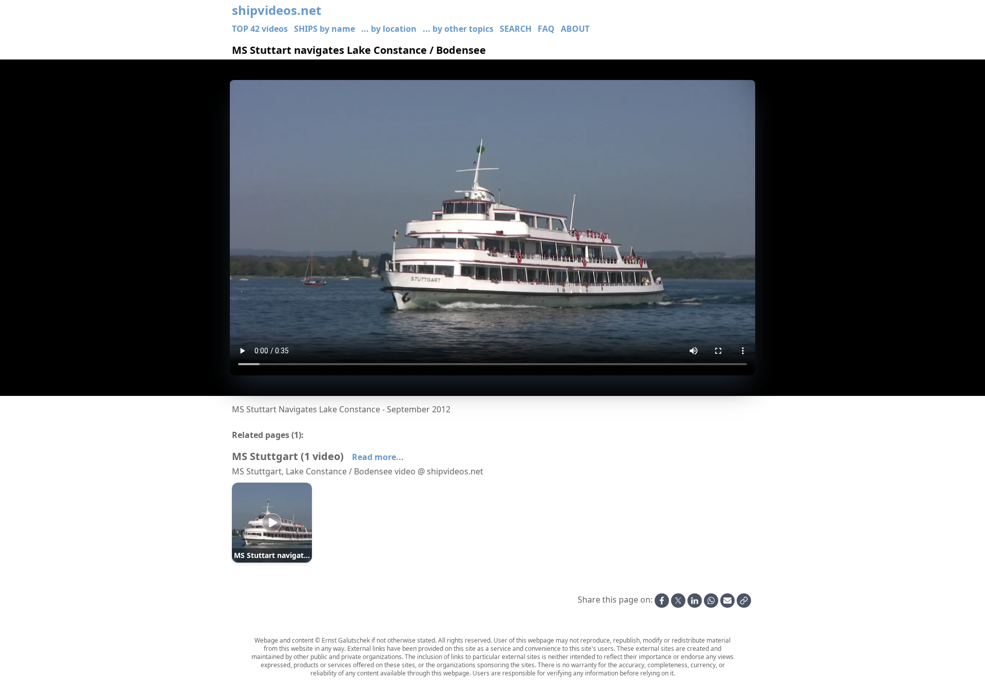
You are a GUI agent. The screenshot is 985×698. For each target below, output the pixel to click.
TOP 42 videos (260, 28)
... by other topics (458, 28)
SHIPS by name (324, 28)
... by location (389, 28)
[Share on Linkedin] (694, 600)
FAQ (546, 28)
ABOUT (575, 28)
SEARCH (515, 28)
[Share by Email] (727, 600)
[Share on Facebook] (662, 600)
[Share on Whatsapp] (711, 600)
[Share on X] (678, 600)
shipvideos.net (276, 10)
